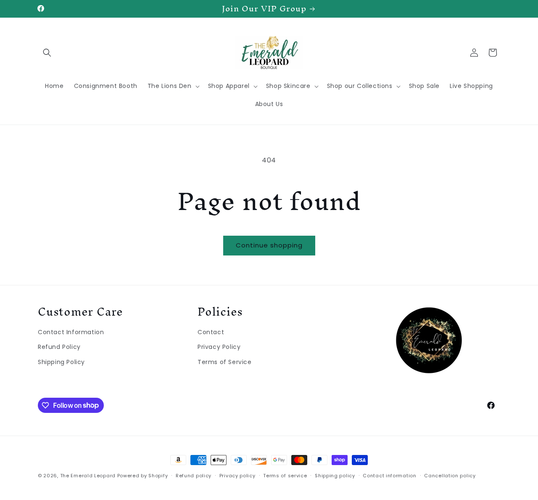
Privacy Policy (219, 347)
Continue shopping (269, 245)
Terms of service (285, 475)
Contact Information (71, 331)
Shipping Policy (61, 361)
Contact (211, 331)
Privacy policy (237, 475)
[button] (47, 52)
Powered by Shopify (142, 475)
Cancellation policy (449, 475)
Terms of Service (225, 361)
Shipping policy (335, 475)
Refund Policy (59, 347)
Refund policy (193, 475)
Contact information (389, 475)
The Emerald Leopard (88, 475)
